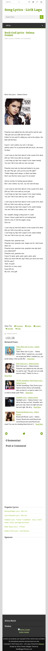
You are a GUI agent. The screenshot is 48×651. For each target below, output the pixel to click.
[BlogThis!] (9, 338)
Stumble (10, 329)
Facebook (19, 326)
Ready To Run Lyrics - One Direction (17, 531)
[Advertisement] (24, 65)
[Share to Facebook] (13, 338)
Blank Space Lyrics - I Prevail (15, 527)
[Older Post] (41, 433)
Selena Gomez (12, 333)
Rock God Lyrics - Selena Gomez (19, 34)
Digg (19, 329)
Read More (31, 359)
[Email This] (7, 338)
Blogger (41, 644)
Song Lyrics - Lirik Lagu (23, 10)
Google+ (38, 326)
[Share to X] (11, 338)
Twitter (28, 326)
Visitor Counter (24, 632)
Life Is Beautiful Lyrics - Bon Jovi (16, 515)
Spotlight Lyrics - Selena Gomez (27, 397)
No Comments (25, 38)
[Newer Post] (6, 433)
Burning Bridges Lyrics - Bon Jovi (16, 511)
